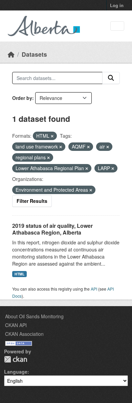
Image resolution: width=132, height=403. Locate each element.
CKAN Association (24, 333)
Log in (117, 5)
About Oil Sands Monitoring (34, 316)
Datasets (34, 54)
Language (15, 371)
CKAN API (16, 325)
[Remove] (52, 136)
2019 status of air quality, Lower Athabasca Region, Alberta (52, 229)
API (94, 289)
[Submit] (111, 78)
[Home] (11, 54)
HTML (19, 273)
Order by (22, 98)
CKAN (15, 359)
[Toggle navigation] (117, 26)
